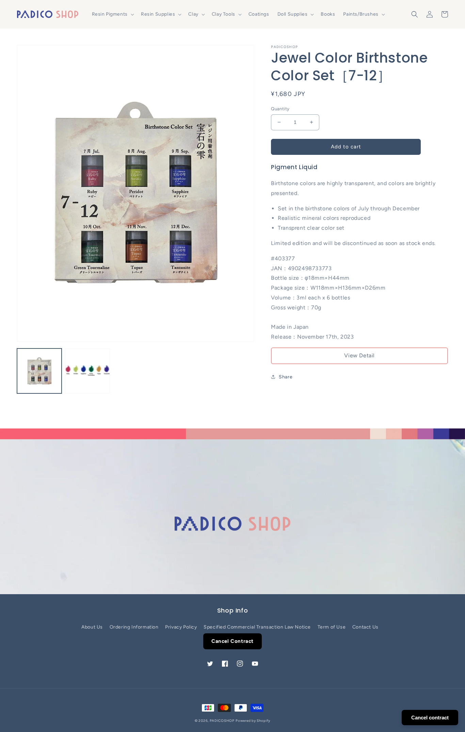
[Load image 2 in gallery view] (87, 370)
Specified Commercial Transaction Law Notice (257, 627)
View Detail (359, 355)
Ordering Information (134, 627)
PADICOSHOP (222, 720)
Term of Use (332, 627)
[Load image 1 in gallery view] (39, 370)
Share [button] (285, 377)
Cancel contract (430, 717)
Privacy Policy (181, 627)
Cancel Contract (232, 641)
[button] (112, 14)
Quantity (280, 108)
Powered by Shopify (253, 720)
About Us (92, 627)
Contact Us (365, 627)
